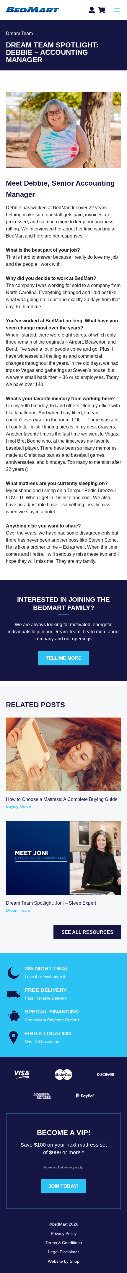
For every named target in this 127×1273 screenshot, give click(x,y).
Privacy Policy (63, 1233)
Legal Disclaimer (63, 1251)
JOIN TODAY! (63, 1186)
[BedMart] (32, 10)
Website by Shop (63, 1261)
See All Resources (87, 932)
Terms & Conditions (63, 1242)
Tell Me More (64, 658)
